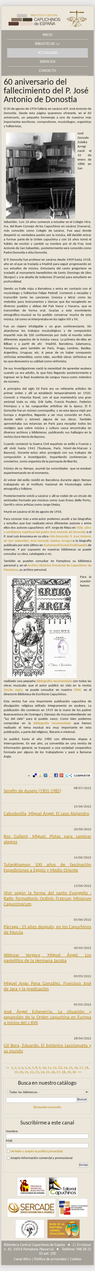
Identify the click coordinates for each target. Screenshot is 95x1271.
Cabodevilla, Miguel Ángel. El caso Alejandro (46, 814)
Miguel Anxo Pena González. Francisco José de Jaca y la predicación (47, 986)
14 (65, 1068)
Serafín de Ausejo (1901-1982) (32, 791)
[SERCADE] (31, 1207)
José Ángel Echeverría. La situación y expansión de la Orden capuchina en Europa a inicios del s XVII (47, 1017)
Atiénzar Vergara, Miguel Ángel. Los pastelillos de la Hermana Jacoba (47, 958)
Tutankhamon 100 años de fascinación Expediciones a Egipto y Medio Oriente (47, 868)
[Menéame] (50, 775)
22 (32, 1072)
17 (81, 1068)
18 (86, 1068)
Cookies (75, 1259)
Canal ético (22, 1259)
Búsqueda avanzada (47, 1107)
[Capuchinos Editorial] (63, 1186)
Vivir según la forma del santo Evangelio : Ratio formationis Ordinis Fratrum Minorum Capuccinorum (47, 899)
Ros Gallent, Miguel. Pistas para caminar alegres (47, 839)
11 (49, 1068)
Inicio (47, 35)
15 (70, 1068)
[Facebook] (55, 775)
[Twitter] (66, 775)
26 (53, 1072)
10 (44, 1068)
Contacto (47, 71)
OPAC (78, 690)
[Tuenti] (45, 775)
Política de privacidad (50, 1259)
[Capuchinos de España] (31, 1186)
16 (76, 1068)
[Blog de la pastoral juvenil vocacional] (63, 1229)
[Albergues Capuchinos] (29, 1229)
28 (63, 1072)
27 (58, 1072)
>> (79, 1072)
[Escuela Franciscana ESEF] (73, 1207)
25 (48, 1072)
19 (16, 1072)
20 (21, 1072)
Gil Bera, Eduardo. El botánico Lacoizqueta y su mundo (47, 1048)
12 (54, 1068)
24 (42, 1072)
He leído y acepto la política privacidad (37, 1151)
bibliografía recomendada (54, 681)
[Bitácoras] (39, 775)
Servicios (47, 62)
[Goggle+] (60, 775)
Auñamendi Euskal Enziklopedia (65, 545)
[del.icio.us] (34, 775)
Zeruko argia (13, 690)
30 (74, 1072)
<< (7, 1068)
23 (37, 1072)
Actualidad (47, 53)
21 (26, 1072)
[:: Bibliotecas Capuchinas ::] (30, 18)
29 (69, 1072)
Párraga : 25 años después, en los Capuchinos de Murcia (47, 930)
